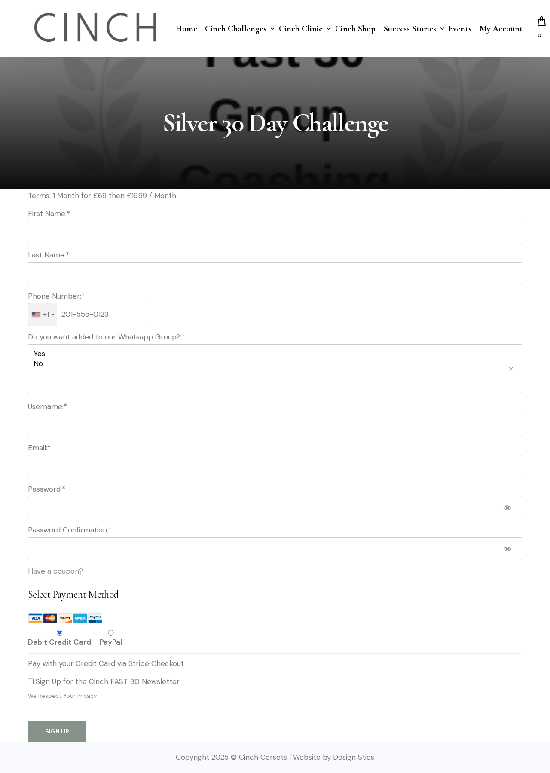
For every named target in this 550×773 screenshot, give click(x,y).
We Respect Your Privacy (62, 696)
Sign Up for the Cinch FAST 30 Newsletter (108, 681)
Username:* (47, 406)
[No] (275, 364)
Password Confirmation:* (70, 530)
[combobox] (42, 314)
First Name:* (49, 213)
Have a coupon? (55, 571)
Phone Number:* (56, 296)
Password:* (46, 489)
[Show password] (507, 507)
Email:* (39, 447)
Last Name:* (48, 255)
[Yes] (275, 354)
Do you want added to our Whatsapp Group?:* (106, 337)
